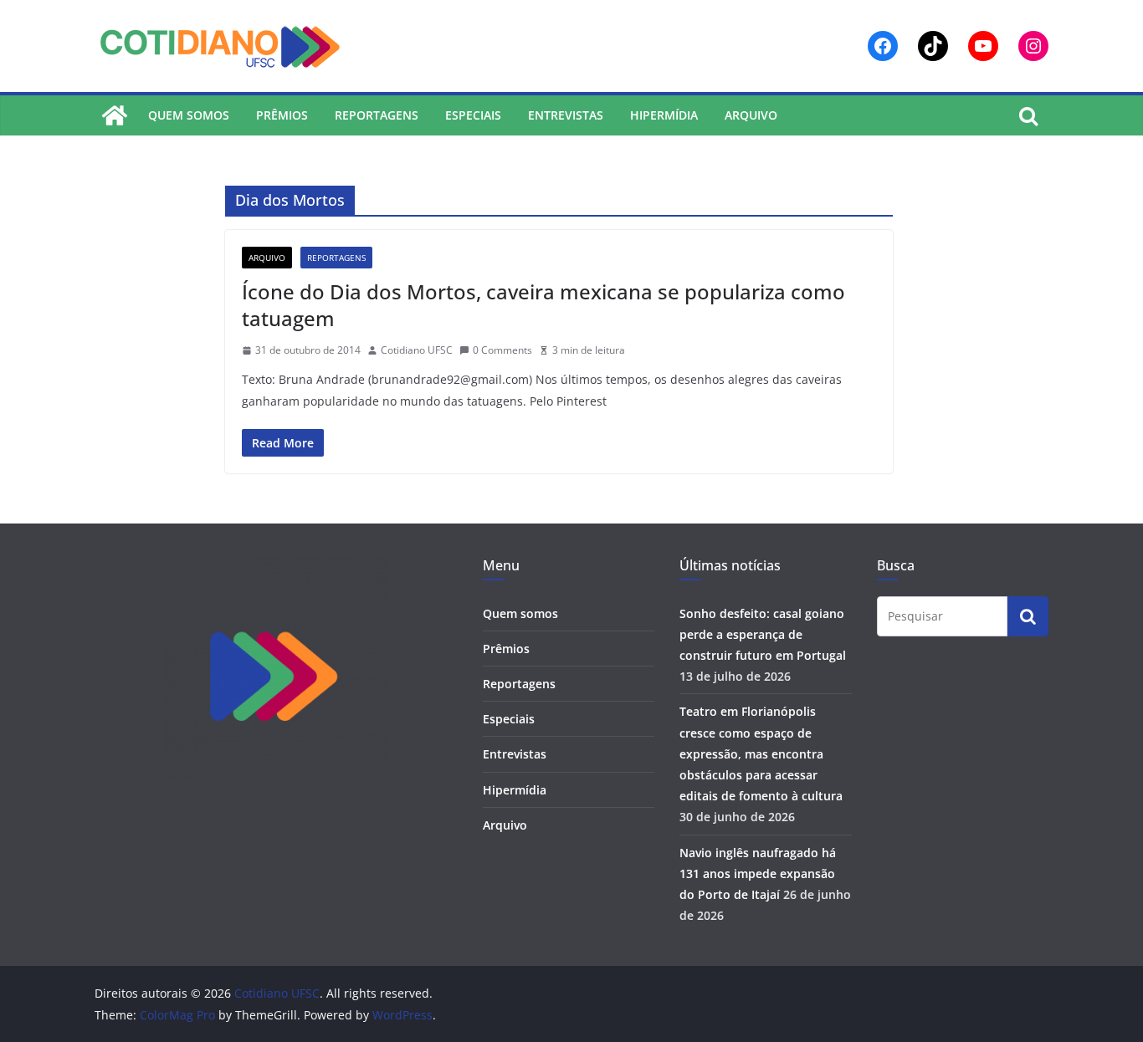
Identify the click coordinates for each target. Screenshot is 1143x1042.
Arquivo (751, 115)
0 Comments (502, 350)
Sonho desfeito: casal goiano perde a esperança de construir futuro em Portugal (762, 634)
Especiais (473, 115)
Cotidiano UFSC (417, 350)
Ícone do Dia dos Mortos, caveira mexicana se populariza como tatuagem (543, 304)
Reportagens (376, 115)
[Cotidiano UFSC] (115, 115)
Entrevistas (565, 115)
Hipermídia (664, 115)
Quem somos (188, 115)
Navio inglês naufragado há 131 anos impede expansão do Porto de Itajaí (757, 873)
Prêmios (282, 115)
